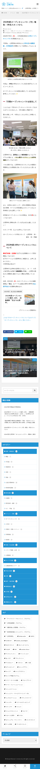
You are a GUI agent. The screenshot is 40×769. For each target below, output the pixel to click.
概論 (8, 456)
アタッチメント (19, 658)
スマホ (21, 715)
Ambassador (22, 636)
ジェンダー (9, 702)
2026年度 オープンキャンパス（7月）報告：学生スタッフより (19, 428)
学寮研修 (9, 534)
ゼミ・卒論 (10, 508)
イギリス (20, 662)
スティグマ (9, 706)
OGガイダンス (10, 645)
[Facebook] (8, 331)
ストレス (18, 706)
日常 (8, 576)
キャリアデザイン (20, 671)
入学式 (9, 524)
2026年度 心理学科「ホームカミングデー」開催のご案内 (19, 434)
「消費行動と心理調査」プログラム (15, 627)
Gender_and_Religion (22, 640)
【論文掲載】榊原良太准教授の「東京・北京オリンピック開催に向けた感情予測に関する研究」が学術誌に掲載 (19, 421)
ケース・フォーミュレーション (14, 684)
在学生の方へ (11, 597)
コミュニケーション (11, 689)
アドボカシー (9, 662)
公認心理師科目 (11, 482)
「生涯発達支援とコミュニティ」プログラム (18, 632)
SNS (15, 649)
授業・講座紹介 (11, 451)
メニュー (25, 767)
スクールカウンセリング (23, 702)
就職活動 (19, 32)
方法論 (9, 461)
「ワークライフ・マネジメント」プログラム (18, 618)
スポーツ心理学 (10, 715)
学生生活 (13, 32)
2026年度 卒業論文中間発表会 (12, 407)
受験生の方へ (29, 31)
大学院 (9, 591)
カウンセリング (10, 667)
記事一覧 (5, 755)
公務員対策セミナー (12, 565)
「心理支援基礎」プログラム (14, 623)
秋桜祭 (9, 539)
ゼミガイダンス (30, 720)
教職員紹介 (10, 586)
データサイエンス (21, 724)
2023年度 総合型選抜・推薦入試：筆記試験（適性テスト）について (20, 753)
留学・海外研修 (11, 581)
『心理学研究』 (10, 636)
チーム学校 (9, 724)
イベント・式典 (14, 13)
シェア (15, 767)
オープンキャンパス (19, 31)
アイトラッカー (24, 654)
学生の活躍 (10, 571)
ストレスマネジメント (12, 711)
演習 (8, 472)
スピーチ (25, 711)
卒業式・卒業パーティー (14, 529)
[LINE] (28, 331)
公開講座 (9, 555)
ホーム (5, 767)
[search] (35, 390)
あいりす (8, 658)
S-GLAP (8, 649)
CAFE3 (32, 636)
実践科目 (9, 467)
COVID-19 (8, 640)
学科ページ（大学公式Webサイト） (12, 8)
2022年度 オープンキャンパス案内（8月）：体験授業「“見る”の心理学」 (13, 299)
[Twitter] (19, 331)
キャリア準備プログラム (12, 676)
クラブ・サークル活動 (12, 680)
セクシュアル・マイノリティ (14, 720)
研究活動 (10, 493)
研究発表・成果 (11, 503)
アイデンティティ (11, 654)
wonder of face (25, 649)
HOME (5, 13)
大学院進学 (8, 32)
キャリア (8, 671)
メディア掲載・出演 (12, 550)
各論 (8, 477)
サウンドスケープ (26, 698)
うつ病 (29, 662)
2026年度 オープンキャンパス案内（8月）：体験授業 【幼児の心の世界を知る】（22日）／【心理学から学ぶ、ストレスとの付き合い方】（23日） (19, 413)
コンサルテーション (11, 698)
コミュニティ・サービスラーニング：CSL (17, 693)
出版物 (9, 498)
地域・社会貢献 (11, 545)
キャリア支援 (11, 560)
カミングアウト (23, 667)
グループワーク (27, 680)
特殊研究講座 (11, 487)
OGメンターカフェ (23, 645)
